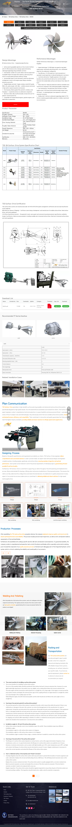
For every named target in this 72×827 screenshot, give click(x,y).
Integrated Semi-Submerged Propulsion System (35, 28)
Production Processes (8, 796)
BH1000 (9, 25)
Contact (25, 6)
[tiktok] (34, 808)
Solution (5, 792)
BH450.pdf (5, 306)
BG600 (30, 25)
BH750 (51, 22)
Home (17, 1)
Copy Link (57, 306)
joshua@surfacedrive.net (32, 800)
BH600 (30, 22)
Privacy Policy (6, 802)
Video (17, 6)
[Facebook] (27, 808)
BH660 (41, 22)
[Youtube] (29, 808)
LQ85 (5, 343)
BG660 (41, 25)
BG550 (20, 25)
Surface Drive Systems (32, 1)
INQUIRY (15, 104)
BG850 (62, 25)
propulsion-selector (40, 6)
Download (65, 306)
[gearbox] (18, 328)
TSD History (50, 1)
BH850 (62, 22)
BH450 (8, 22)
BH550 (19, 22)
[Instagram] (31, 808)
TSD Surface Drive (7, 794)
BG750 (52, 25)
